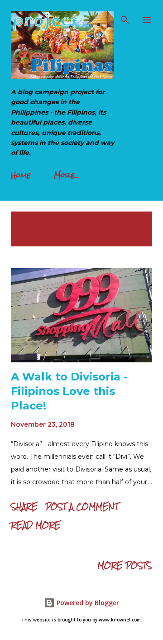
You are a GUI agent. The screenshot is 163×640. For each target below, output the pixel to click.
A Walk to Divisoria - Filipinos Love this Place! (69, 391)
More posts (124, 565)
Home (21, 175)
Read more (36, 525)
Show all (127, 220)
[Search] (125, 16)
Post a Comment (82, 506)
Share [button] (24, 506)
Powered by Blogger (87, 602)
